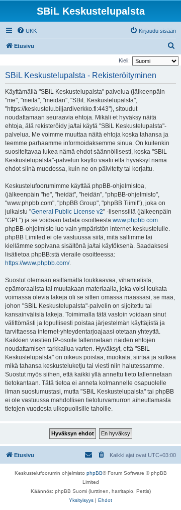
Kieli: (124, 60)
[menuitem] (27, 31)
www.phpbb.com (135, 220)
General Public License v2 (67, 211)
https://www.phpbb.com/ (37, 263)
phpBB (94, 473)
